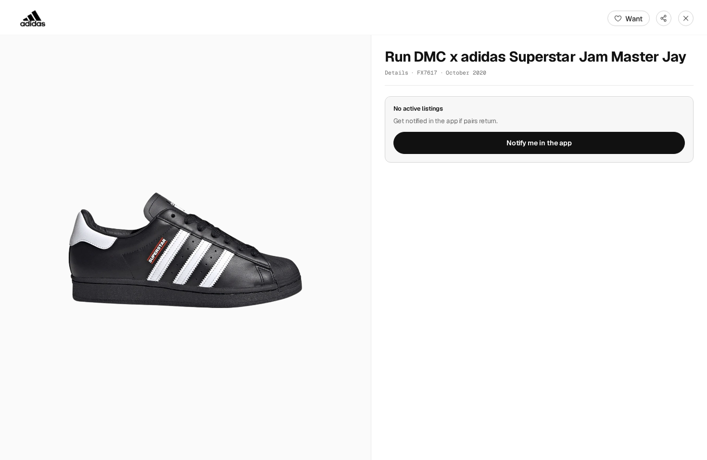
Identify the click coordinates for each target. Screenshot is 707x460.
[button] (185, 247)
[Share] (663, 18)
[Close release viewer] (686, 18)
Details (396, 72)
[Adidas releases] (32, 18)
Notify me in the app (539, 143)
